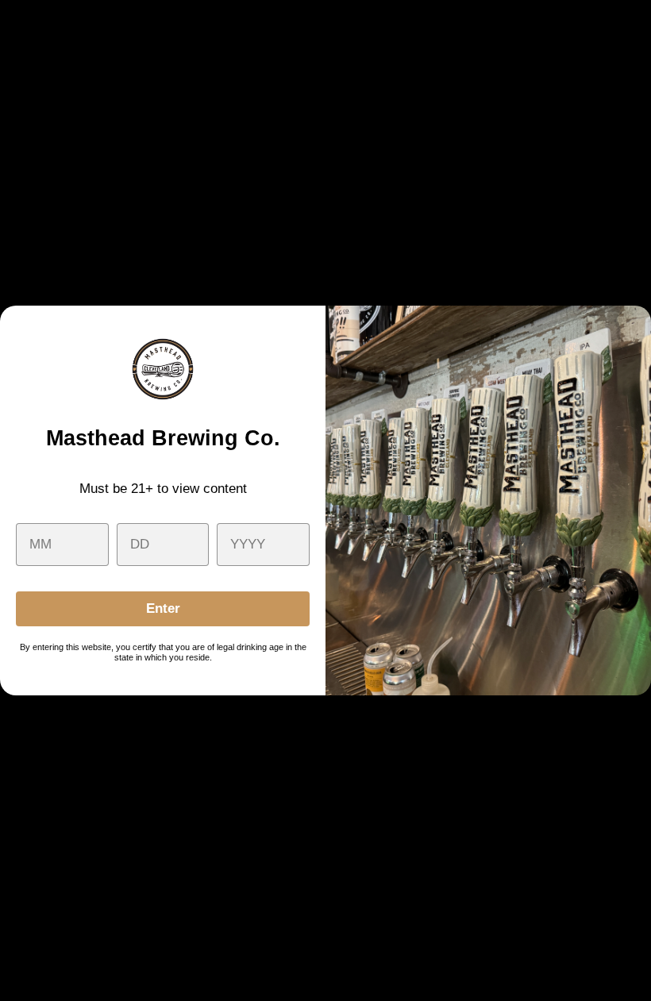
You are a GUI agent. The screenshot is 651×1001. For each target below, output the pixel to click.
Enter (163, 608)
